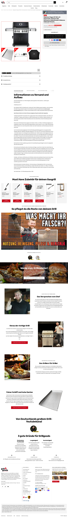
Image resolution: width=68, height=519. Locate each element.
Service (24, 476)
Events (32, 8)
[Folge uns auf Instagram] (5, 486)
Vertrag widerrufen (26, 469)
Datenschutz (3, 515)
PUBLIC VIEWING (25, 470)
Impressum (18, 515)
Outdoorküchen (36, 6)
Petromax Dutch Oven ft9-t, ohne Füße (27, 194)
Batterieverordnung (25, 515)
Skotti (36, 192)
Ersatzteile (51, 6)
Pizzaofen (20, 6)
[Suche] (55, 2)
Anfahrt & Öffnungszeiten (27, 472)
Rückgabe (24, 482)
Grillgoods (65, 515)
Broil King (48, 192)
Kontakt (24, 475)
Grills (9, 6)
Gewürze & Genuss (28, 6)
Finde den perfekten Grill (19, 342)
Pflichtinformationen (42, 90)
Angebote (4, 6)
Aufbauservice (25, 488)
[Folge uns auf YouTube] (8, 486)
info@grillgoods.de (40, 473)
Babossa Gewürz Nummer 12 (60, 194)
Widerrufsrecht (9, 515)
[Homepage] (4, 467)
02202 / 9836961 (39, 482)
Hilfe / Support (25, 478)
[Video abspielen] (34, 231)
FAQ (23, 484)
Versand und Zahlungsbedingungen (27, 480)
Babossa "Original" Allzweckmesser (16, 194)
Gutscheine (61, 6)
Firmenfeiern (25, 473)
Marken (56, 6)
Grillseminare (44, 6)
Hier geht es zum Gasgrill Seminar (34, 277)
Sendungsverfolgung (26, 485)
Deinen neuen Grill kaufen (8, 9)
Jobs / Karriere (25, 490)
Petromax (26, 192)
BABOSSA (14, 192)
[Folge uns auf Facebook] (2, 486)
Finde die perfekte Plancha (19, 407)
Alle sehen (55, 481)
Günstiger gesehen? (31, 90)
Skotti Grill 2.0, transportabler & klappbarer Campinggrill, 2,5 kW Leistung (39, 195)
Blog (36, 8)
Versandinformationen (18, 90)
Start (2, 9)
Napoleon (4, 192)
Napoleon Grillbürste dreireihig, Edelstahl (5, 194)
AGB (14, 515)
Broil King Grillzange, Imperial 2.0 (50, 194)
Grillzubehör (14, 6)
